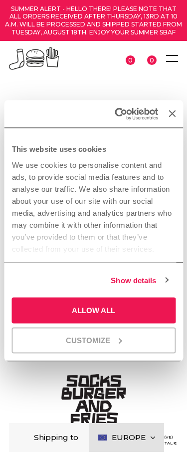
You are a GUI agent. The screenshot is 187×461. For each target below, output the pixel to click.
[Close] (24, 438)
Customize (88, 340)
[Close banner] (172, 113)
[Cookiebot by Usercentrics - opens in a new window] (118, 113)
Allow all (93, 310)
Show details (133, 280)
